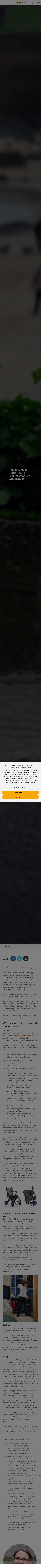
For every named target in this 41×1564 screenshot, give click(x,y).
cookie (12, 772)
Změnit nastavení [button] (20, 788)
